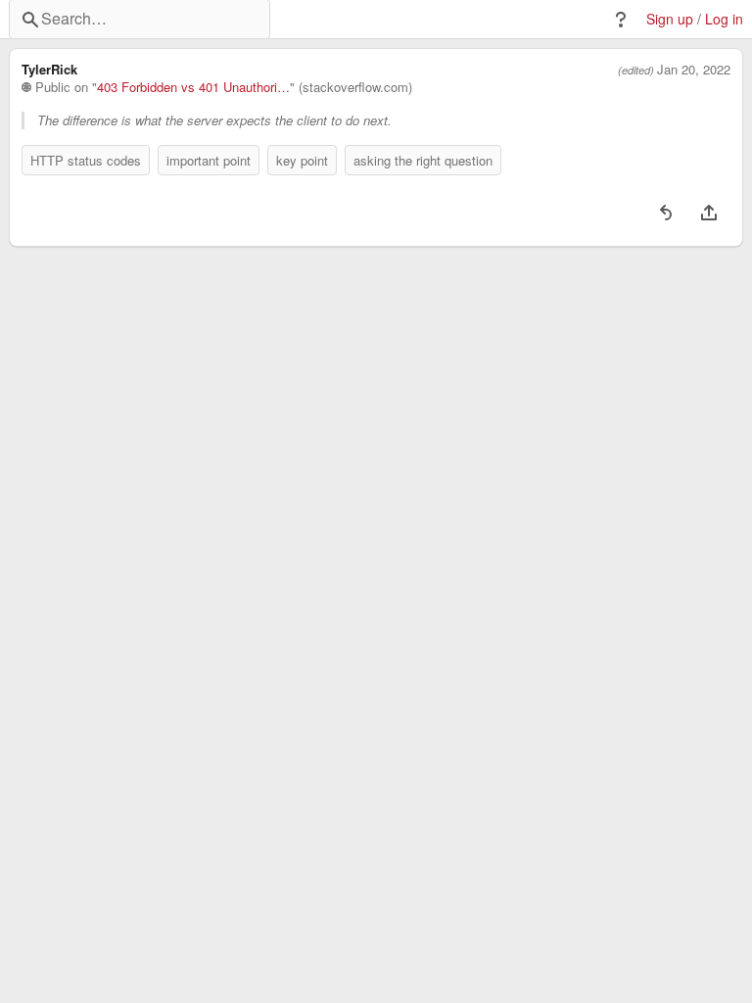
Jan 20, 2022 (693, 69)
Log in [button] (724, 19)
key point (302, 160)
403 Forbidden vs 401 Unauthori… (193, 87)
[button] (620, 19)
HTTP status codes (85, 160)
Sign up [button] (669, 19)
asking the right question (423, 160)
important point (208, 160)
